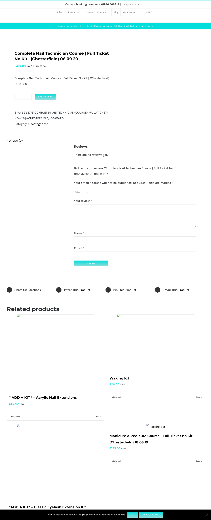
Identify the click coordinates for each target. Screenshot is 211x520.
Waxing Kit (119, 378)
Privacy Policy (151, 515)
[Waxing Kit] (155, 343)
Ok (132, 515)
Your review (83, 201)
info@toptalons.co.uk (134, 4)
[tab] (32, 140)
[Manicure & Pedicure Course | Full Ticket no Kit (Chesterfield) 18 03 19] (155, 427)
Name (79, 233)
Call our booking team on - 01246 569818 (92, 4)
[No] (207, 514)
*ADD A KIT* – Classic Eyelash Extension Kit (47, 507)
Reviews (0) (15, 140)
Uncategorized (38, 124)
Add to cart (45, 97)
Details (98, 416)
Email (79, 248)
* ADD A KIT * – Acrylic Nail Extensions (43, 398)
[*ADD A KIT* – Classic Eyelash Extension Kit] (55, 462)
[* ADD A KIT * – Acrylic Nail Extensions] (55, 352)
